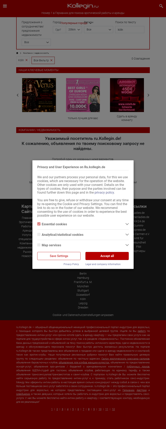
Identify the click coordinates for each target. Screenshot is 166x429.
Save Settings (59, 256)
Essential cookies (54, 224)
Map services (51, 245)
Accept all (107, 256)
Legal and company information (103, 264)
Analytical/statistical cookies (62, 235)
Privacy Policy (71, 264)
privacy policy (104, 192)
